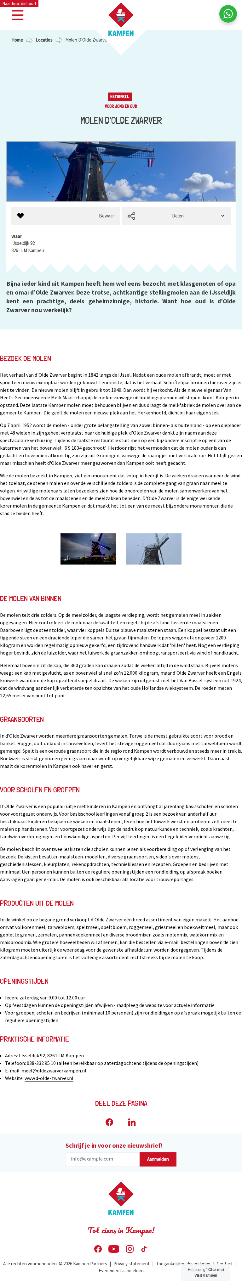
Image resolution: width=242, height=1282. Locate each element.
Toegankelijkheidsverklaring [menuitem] (183, 1264)
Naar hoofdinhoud (19, 3)
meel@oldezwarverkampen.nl (53, 1070)
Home (17, 40)
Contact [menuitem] (225, 1264)
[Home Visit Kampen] (121, 19)
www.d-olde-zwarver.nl (49, 1078)
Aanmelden (158, 1159)
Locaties (44, 40)
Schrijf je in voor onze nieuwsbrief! (114, 1145)
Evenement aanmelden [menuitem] (121, 1271)
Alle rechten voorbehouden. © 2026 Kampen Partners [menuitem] (55, 1264)
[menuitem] (65, 216)
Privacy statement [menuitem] (131, 1264)
